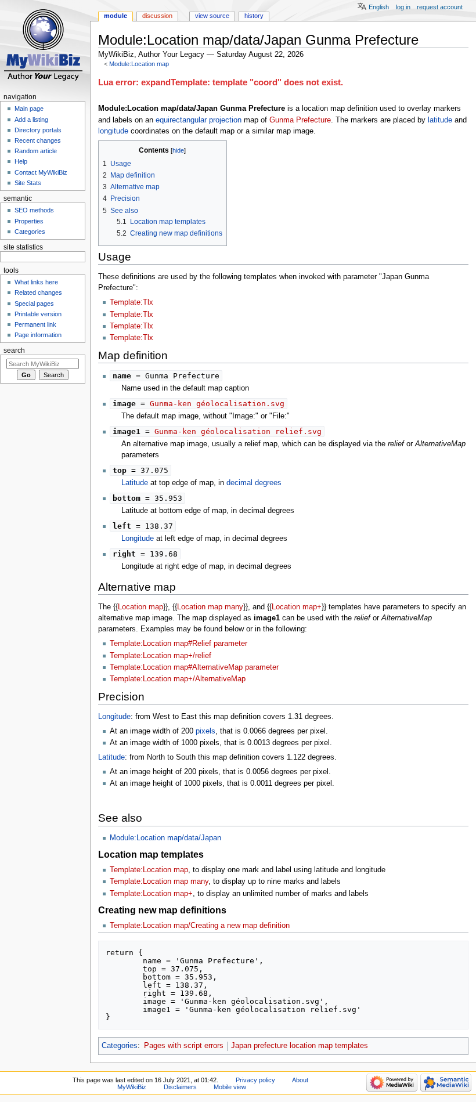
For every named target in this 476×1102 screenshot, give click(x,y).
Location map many (210, 607)
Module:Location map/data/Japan (165, 838)
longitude (113, 131)
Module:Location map (139, 63)
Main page (29, 108)
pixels (205, 731)
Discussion (157, 15)
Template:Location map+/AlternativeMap (178, 679)
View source (212, 15)
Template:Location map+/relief (160, 656)
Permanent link (35, 324)
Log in (403, 6)
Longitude (137, 538)
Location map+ (297, 607)
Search (14, 350)
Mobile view (230, 1086)
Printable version (38, 313)
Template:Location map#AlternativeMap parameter (194, 667)
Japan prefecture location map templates (299, 1046)
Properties (29, 221)
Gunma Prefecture (300, 120)
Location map (140, 607)
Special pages (34, 303)
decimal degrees (254, 483)
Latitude (134, 483)
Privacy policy (255, 1079)
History (254, 15)
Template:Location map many (159, 881)
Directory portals (38, 130)
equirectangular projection (198, 120)
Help (21, 161)
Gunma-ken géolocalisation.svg (217, 403)
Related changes (38, 292)
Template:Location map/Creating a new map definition (200, 926)
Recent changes (38, 140)
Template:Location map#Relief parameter (178, 643)
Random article (36, 150)
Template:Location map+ (151, 894)
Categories (120, 1046)
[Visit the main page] (45, 45)
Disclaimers (180, 1086)
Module (115, 15)
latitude (440, 120)
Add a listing (31, 119)
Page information (38, 334)
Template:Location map (149, 870)
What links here (36, 282)
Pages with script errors (183, 1046)
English (379, 6)
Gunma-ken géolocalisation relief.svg (238, 431)
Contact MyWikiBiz (41, 172)
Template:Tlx (131, 302)
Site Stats (28, 182)
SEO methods (34, 210)
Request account (440, 6)
